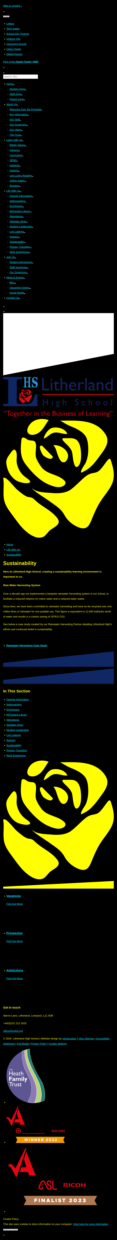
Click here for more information (90, 1224)
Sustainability (13, 554)
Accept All (6, 1229)
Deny (11, 1229)
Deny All (15, 1229)
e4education (69, 1038)
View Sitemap (86, 1038)
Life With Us (13, 549)
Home (9, 544)
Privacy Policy (39, 1043)
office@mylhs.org (13, 1030)
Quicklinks (6, 16)
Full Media (23, 1043)
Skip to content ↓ (12, 5)
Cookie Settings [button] (58, 1043)
